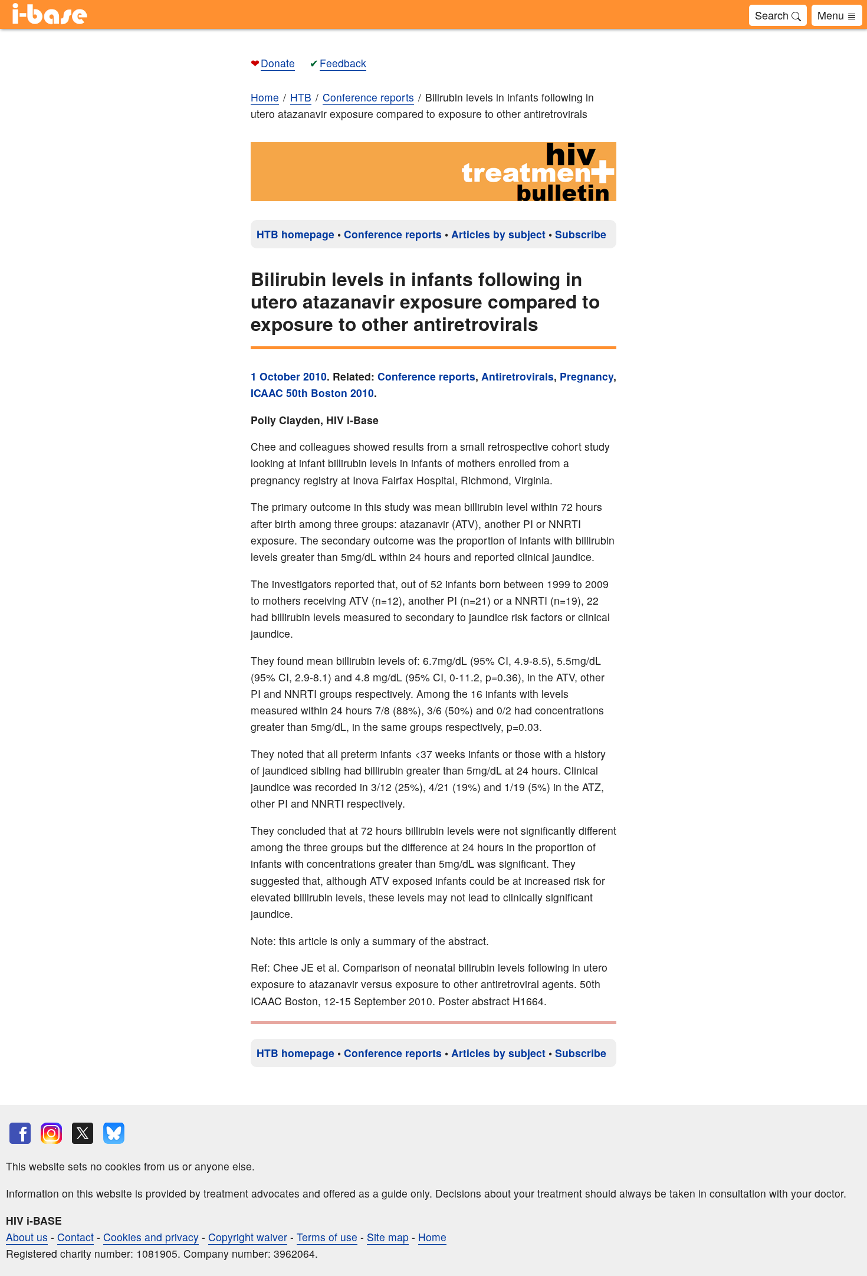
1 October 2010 (289, 376)
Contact (75, 1236)
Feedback (343, 62)
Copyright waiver (247, 1236)
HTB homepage (295, 234)
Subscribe (580, 234)
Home (265, 97)
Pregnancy (586, 376)
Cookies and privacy (151, 1236)
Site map (388, 1236)
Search (773, 14)
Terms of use (327, 1236)
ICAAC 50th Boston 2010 (312, 392)
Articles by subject (498, 234)
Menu (832, 14)
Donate (278, 62)
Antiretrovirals (517, 376)
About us (27, 1236)
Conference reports (393, 234)
